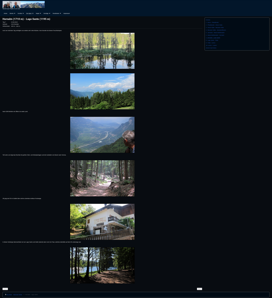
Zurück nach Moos (211, 48)
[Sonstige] (49, 13)
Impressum (66, 13)
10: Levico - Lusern (211, 45)
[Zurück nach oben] (269, 295)
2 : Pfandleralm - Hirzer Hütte (214, 25)
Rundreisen (56, 13)
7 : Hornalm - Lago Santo (213, 37)
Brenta (11, 13)
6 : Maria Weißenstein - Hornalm (215, 35)
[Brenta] (14, 13)
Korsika (20, 13)
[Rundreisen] (60, 13)
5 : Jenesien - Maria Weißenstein (215, 32)
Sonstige (45, 13)
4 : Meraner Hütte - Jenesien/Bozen (216, 30)
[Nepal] (40, 13)
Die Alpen (29, 13)
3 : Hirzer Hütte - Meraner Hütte (215, 27)
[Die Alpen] (32, 13)
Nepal (37, 13)
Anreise (208, 20)
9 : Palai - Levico (210, 43)
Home (5, 13)
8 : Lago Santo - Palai (212, 40)
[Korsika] (23, 13)
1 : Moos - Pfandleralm (212, 22)
